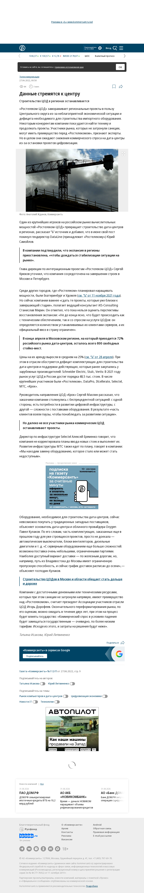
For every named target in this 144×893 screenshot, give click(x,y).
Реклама (66, 835)
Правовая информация (106, 832)
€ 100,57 (44, 55)
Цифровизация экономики (86, 696)
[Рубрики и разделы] (121, 48)
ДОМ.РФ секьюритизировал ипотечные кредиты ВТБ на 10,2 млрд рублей (37, 800)
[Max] (57, 848)
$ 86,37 (33, 55)
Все (42, 784)
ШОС (87, 55)
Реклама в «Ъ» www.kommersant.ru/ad (72, 22)
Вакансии (66, 839)
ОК (120, 67)
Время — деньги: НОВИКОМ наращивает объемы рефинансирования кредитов (76, 804)
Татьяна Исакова (29, 683)
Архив (64, 828)
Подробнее (92, 886)
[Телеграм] (22, 848)
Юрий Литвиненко (58, 683)
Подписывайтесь (35, 656)
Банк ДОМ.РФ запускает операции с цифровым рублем (118, 799)
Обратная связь (102, 828)
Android (97, 824)
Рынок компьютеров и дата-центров (40, 696)
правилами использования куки (69, 67)
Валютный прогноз (104, 55)
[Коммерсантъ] (22, 48)
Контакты (67, 832)
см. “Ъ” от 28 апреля (99, 357)
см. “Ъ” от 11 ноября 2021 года (99, 295)
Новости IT (25, 701)
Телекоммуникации (29, 76)
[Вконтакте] (29, 848)
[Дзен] (36, 848)
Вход (108, 48)
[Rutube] (50, 848)
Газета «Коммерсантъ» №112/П (38, 671)
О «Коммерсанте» (72, 824)
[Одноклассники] (43, 848)
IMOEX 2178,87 (70, 55)
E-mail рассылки (102, 835)
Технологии (47, 701)
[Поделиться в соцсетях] (121, 86)
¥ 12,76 (55, 55)
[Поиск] (115, 48)
